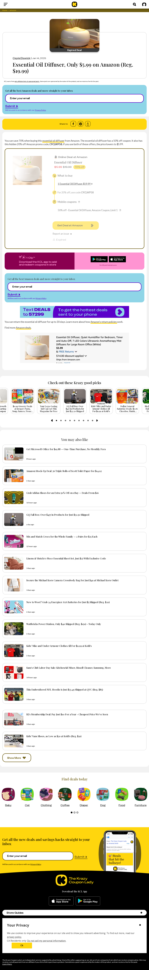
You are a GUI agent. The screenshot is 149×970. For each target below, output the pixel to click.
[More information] (79, 202)
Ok (21, 945)
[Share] (88, 124)
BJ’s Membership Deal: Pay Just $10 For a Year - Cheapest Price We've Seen (67, 714)
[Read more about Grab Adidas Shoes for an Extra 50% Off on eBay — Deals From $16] (13, 497)
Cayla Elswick (21, 58)
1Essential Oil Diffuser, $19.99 (74, 183)
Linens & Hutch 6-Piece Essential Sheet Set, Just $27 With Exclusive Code (66, 558)
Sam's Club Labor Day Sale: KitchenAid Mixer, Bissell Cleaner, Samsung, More (68, 667)
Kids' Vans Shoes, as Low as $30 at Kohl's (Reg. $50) (53, 736)
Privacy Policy (40, 110)
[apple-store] (61, 900)
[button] (141, 913)
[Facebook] (73, 124)
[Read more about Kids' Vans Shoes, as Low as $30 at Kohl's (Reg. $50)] (13, 741)
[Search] (134, 4)
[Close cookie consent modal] (140, 925)
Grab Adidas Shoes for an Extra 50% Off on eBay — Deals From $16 (62, 492)
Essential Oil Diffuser (68, 162)
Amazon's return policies (104, 321)
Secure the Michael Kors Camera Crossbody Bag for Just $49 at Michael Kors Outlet (72, 580)
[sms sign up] (74, 312)
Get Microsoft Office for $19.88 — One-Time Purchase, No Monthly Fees (66, 449)
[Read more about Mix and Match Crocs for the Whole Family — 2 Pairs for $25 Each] (13, 541)
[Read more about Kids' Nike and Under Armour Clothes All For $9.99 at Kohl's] (13, 650)
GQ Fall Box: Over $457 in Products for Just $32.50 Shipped (57, 514)
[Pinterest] (80, 124)
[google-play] (88, 900)
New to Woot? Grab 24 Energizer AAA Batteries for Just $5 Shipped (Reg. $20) (68, 602)
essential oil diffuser (53, 140)
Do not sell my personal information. (46, 940)
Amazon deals (23, 327)
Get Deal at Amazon (70, 225)
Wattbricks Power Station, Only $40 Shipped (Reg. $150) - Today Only (63, 624)
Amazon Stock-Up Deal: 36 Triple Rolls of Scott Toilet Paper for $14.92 (64, 471)
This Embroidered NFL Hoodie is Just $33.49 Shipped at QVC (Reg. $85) (64, 689)
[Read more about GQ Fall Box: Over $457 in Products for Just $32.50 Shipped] (13, 519)
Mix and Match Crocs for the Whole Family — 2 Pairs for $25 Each (61, 536)
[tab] (56, 420)
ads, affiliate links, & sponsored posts (27, 81)
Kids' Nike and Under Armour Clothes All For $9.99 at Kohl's (59, 645)
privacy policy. (14, 937)
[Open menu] (12, 4)
